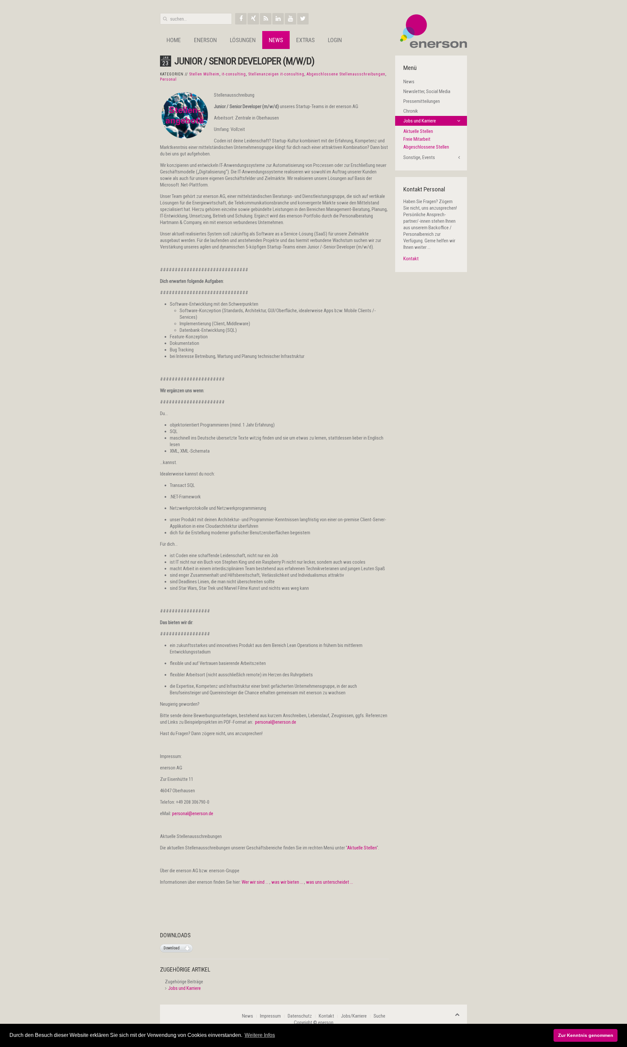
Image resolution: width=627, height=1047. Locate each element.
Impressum (270, 1016)
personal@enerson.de (275, 722)
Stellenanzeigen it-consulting (276, 74)
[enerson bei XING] (253, 18)
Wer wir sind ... (255, 882)
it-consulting (234, 74)
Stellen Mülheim (204, 74)
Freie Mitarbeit (416, 139)
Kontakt (412, 259)
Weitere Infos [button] (260, 1035)
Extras (305, 40)
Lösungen (243, 40)
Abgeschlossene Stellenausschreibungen (346, 74)
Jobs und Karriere (184, 988)
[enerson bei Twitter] (303, 18)
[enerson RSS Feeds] (265, 18)
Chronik (410, 111)
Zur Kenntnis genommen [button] (585, 1035)
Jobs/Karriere (354, 1016)
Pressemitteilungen (421, 101)
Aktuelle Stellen (362, 848)
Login (335, 40)
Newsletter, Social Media (426, 91)
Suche (379, 1016)
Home (174, 40)
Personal (168, 79)
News (276, 40)
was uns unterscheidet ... (329, 882)
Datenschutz (300, 1016)
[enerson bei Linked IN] (278, 18)
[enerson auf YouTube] (290, 18)
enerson (205, 40)
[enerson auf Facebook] (241, 18)
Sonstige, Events (419, 157)
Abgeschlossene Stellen (426, 147)
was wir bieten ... (287, 882)
